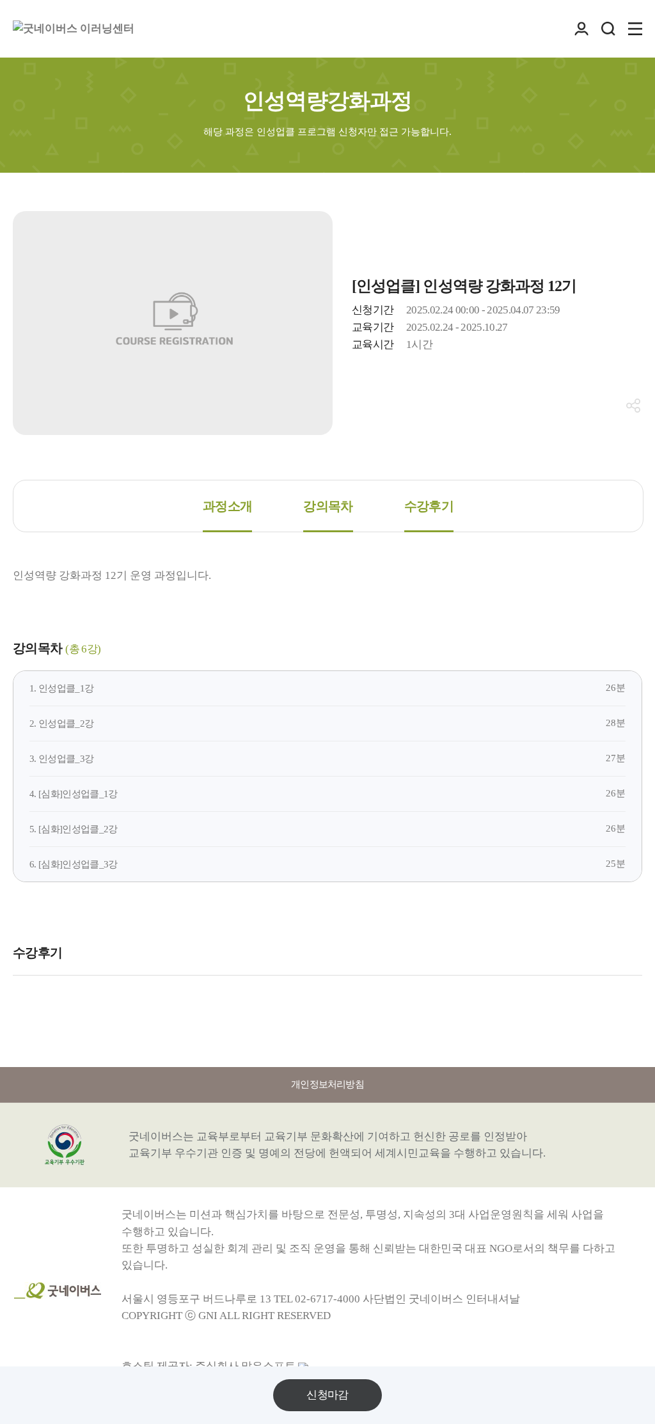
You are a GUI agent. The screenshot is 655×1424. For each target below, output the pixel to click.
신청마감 (327, 1395)
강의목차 (327, 506)
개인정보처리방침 (327, 1084)
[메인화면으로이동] (73, 29)
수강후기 (429, 506)
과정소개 (227, 506)
